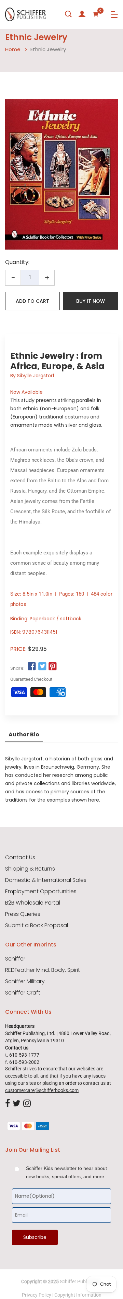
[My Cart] (95, 14)
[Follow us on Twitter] (42, 666)
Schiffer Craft (22, 993)
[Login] (82, 14)
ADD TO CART (32, 301)
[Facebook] (7, 1103)
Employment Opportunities (41, 891)
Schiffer (15, 959)
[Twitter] (16, 1103)
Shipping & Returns (30, 869)
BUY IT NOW (90, 301)
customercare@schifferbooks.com (42, 1090)
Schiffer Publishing (79, 1281)
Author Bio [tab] (24, 734)
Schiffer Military (25, 981)
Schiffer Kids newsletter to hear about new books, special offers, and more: (66, 1172)
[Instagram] (27, 1103)
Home (12, 49)
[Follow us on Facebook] (31, 666)
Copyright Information (77, 1295)
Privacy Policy (36, 1295)
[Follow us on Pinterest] (52, 666)
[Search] (68, 14)
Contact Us (20, 857)
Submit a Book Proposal (36, 925)
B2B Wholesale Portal (32, 903)
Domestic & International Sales (45, 880)
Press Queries (22, 914)
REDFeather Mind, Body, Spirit (42, 970)
